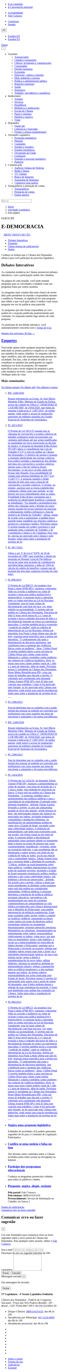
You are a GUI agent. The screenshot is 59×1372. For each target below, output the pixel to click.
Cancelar (16, 1273)
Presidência (20, 105)
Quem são (19, 126)
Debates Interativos (18, 240)
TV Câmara (20, 173)
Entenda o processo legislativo (30, 158)
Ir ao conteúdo (15, 4)
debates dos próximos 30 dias (18, 333)
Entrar (4, 44)
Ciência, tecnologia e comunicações (32, 63)
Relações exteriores (24, 84)
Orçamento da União (25, 153)
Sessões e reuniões (24, 147)
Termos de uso (15, 1361)
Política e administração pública (30, 81)
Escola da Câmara (23, 111)
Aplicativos (14, 1364)
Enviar (6, 1273)
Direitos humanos (23, 69)
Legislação (20, 155)
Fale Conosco (15, 15)
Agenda (18, 99)
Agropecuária (21, 57)
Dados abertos (21, 194)
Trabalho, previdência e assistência (32, 93)
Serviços (18, 102)
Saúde (17, 87)
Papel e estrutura (22, 114)
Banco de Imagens (24, 176)
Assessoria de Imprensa (26, 179)
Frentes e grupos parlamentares (30, 132)
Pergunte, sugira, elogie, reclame (29, 1186)
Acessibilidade (15, 12)
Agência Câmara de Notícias (29, 167)
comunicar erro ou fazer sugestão (18, 1210)
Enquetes (12, 243)
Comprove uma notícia (26, 182)
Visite (17, 120)
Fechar (6, 1288)
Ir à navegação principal (20, 7)
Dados (11, 249)
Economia (19, 72)
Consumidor (20, 66)
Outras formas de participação (23, 246)
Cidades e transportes (25, 60)
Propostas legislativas (25, 138)
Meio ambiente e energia (27, 78)
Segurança (19, 90)
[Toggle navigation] (3, 48)
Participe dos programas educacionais (24, 1168)
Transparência (21, 188)
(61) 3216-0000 (46, 1317)
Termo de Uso (44, 327)
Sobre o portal (15, 1358)
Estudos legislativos (24, 150)
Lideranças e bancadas (26, 129)
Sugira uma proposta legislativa (29, 1125)
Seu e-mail (6, 1249)
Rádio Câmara (21, 170)
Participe (18, 161)
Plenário (18, 141)
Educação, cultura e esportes (29, 75)
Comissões (20, 144)
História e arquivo (23, 117)
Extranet (12, 1367)
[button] (15, 234)
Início (11, 206)
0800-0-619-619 (34, 1311)
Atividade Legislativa (19, 209)
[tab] (10, 387)
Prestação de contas (24, 191)
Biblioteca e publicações (26, 108)
